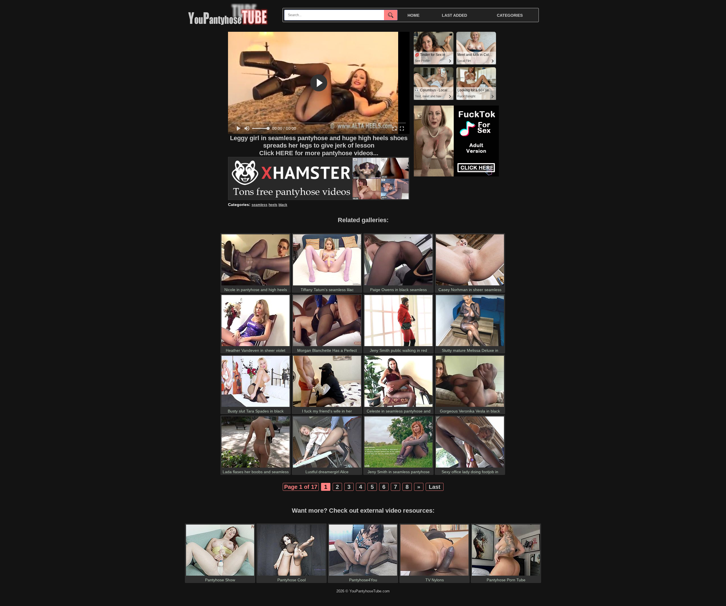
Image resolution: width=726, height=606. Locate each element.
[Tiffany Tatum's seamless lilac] (327, 285)
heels (273, 205)
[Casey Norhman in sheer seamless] (470, 285)
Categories (510, 15)
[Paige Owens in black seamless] (398, 285)
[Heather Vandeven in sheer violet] (255, 346)
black (282, 205)
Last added (454, 15)
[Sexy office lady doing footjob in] (470, 467)
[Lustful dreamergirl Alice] (327, 467)
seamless (259, 205)
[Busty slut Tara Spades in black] (255, 407)
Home (413, 15)
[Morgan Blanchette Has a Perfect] (327, 346)
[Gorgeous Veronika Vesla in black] (470, 407)
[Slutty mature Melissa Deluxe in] (470, 346)
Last (434, 487)
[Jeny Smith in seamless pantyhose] (398, 467)
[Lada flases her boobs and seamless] (255, 467)
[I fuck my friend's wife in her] (327, 407)
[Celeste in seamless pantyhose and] (398, 407)
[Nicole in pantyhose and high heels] (255, 285)
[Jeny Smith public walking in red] (398, 346)
